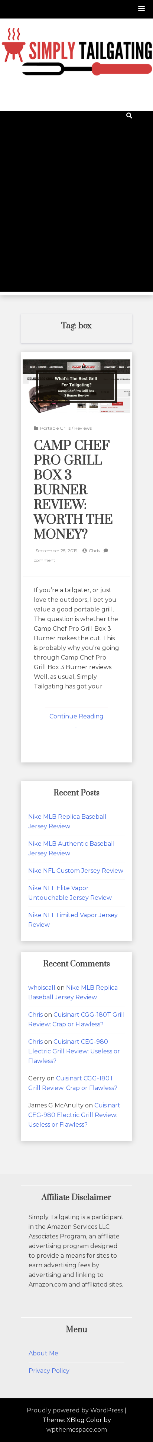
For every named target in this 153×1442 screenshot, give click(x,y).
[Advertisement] (76, 215)
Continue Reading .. (76, 721)
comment (44, 560)
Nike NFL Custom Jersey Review (75, 870)
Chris (94, 550)
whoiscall (41, 987)
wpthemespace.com (76, 1429)
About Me (43, 1353)
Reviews (83, 428)
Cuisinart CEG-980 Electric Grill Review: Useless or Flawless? (74, 1051)
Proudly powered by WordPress (75, 1410)
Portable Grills (55, 428)
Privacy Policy (49, 1370)
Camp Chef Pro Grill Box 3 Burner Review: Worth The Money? (73, 490)
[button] (141, 9)
